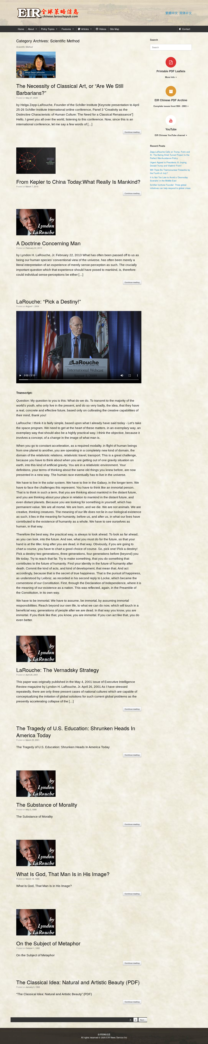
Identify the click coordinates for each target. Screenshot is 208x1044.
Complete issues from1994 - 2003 (170, 106)
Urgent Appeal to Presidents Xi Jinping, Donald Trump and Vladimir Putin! (168, 164)
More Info (170, 77)
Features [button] (66, 29)
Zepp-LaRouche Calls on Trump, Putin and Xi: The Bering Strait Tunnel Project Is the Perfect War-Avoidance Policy (170, 155)
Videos (102, 29)
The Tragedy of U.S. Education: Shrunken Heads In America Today (75, 731)
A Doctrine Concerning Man (48, 243)
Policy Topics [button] (47, 29)
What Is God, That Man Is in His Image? (63, 874)
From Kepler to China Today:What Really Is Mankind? (78, 181)
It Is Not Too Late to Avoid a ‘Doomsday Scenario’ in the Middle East (169, 179)
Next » (142, 1020)
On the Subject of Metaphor (48, 943)
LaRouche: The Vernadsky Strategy (57, 669)
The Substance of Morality (46, 804)
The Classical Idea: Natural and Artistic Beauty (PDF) (78, 982)
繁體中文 (171, 13)
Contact (186, 29)
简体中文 (185, 13)
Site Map (114, 29)
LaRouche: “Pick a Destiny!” (48, 301)
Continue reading (132, 132)
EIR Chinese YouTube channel (170, 135)
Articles (85, 29)
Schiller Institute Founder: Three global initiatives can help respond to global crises (170, 186)
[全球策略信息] (48, 12)
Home (21, 29)
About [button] (31, 29)
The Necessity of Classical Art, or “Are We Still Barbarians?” (69, 89)
